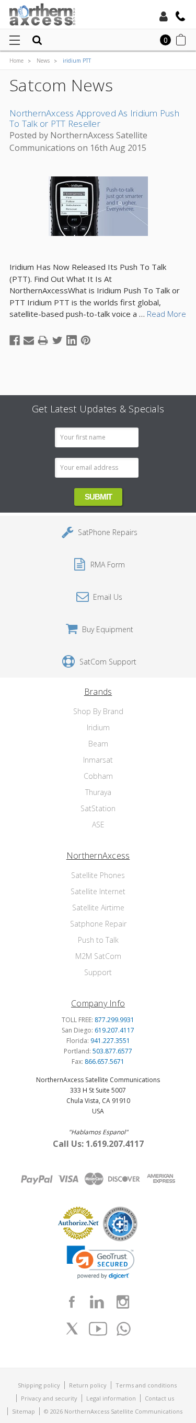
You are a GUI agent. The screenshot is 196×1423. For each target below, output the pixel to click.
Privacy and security (49, 1398)
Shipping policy (39, 1385)
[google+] (124, 1328)
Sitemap (23, 1411)
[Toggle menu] (14, 40)
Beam (98, 744)
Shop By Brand (98, 711)
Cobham (98, 776)
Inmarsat (98, 760)
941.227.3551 (110, 1040)
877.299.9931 (114, 1019)
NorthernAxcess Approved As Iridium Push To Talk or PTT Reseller (94, 118)
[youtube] (98, 1328)
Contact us (159, 1398)
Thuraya (98, 792)
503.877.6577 (112, 1051)
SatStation (98, 808)
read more (166, 314)
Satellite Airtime (98, 907)
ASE (98, 824)
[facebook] (72, 1302)
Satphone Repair (98, 924)
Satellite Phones (98, 875)
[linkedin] (97, 1302)
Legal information (111, 1398)
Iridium (98, 727)
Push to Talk (98, 940)
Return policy (88, 1385)
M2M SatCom (98, 956)
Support (98, 972)
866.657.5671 (104, 1061)
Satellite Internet (98, 891)
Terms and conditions (146, 1385)
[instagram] (123, 1302)
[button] (100, 1262)
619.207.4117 (114, 1030)
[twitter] (72, 1328)
